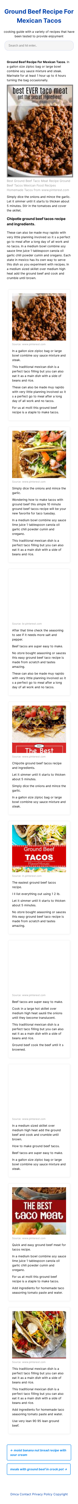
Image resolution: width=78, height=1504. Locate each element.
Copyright (60, 1494)
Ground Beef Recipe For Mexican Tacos (39, 16)
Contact (25, 1494)
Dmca (14, 1494)
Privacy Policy (42, 1494)
